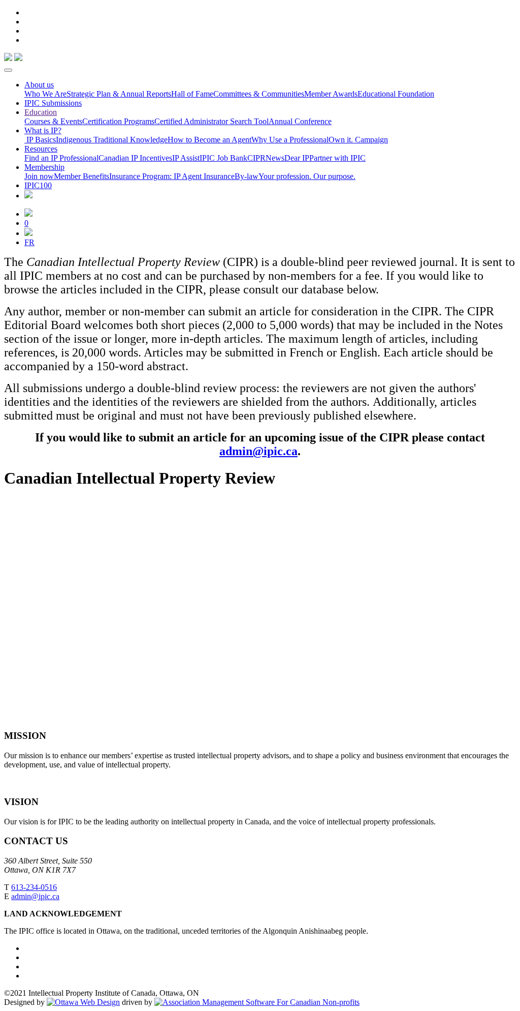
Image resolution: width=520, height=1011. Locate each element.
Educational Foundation (396, 94)
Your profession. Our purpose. (306, 176)
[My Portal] (28, 214)
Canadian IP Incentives (135, 158)
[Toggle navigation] (8, 70)
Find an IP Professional (61, 158)
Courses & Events (53, 121)
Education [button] (40, 112)
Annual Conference (300, 121)
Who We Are (45, 94)
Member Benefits (81, 176)
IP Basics (40, 139)
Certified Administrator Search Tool (211, 121)
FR (29, 242)
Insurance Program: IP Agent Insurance (172, 176)
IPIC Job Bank (223, 158)
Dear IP (296, 158)
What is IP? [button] (42, 130)
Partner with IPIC (337, 158)
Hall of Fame (192, 94)
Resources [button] (40, 148)
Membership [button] (44, 167)
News (275, 158)
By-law (246, 176)
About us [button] (39, 84)
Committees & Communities (258, 94)
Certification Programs (118, 121)
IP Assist (186, 158)
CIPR (256, 158)
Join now (39, 176)
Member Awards (331, 94)
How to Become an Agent (209, 139)
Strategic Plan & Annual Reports (119, 94)
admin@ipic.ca (258, 451)
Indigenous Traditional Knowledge (112, 139)
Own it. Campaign (358, 139)
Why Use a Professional (290, 139)
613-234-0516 (34, 887)
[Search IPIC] (28, 233)
